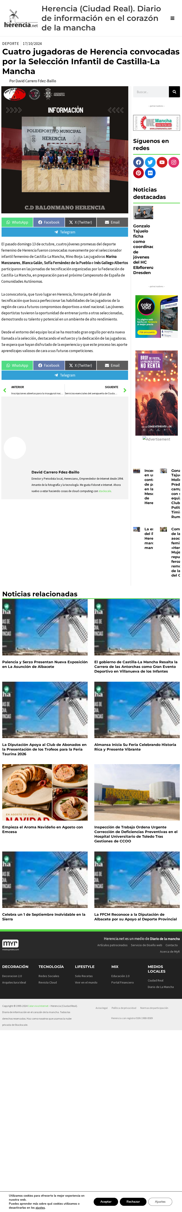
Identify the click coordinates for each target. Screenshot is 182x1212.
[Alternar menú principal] (173, 18)
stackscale (105, 491)
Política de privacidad (124, 1008)
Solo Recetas (84, 976)
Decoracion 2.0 (12, 976)
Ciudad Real (155, 980)
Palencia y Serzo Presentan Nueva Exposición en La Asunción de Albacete (45, 664)
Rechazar (133, 1202)
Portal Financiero (122, 982)
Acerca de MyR (170, 952)
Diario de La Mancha (161, 987)
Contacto (172, 945)
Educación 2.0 (120, 976)
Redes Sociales (49, 976)
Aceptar (105, 1202)
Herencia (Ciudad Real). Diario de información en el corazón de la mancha (101, 18)
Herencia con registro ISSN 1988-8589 (132, 1018)
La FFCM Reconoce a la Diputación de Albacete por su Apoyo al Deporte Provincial (135, 916)
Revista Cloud (48, 982)
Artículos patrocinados (112, 945)
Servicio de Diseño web (146, 945)
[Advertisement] (79, 432)
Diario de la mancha (165, 938)
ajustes (40, 1208)
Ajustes (160, 1202)
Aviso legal (102, 1008)
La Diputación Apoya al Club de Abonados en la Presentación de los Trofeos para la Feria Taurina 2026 (44, 749)
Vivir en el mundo (86, 982)
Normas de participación (154, 1008)
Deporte (10, 43)
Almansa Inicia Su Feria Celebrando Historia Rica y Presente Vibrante (135, 747)
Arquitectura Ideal (14, 982)
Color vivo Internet (38, 1006)
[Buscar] (174, 91)
